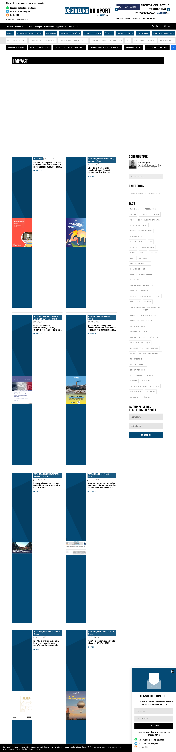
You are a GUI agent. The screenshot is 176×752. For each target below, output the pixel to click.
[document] (88, 376)
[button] (173, 671)
